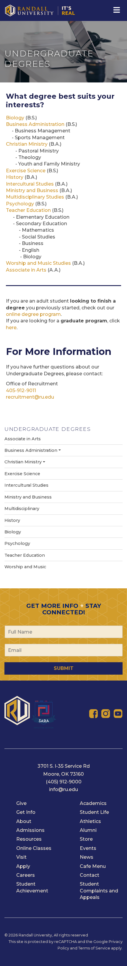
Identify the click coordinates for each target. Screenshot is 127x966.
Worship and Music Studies (38, 263)
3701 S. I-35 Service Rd (64, 766)
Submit (64, 668)
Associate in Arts (27, 270)
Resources (29, 839)
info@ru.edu (63, 789)
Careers (25, 875)
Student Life (94, 812)
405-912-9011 (21, 390)
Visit (21, 857)
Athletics (90, 821)
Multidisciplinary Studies (35, 197)
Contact (89, 875)
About (23, 821)
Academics (93, 803)
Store (86, 839)
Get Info (25, 812)
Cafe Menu (93, 866)
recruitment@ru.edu (30, 397)
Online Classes (33, 848)
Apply (23, 866)
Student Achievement (32, 887)
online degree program (33, 314)
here (11, 327)
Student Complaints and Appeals (99, 890)
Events (88, 848)
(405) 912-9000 (64, 782)
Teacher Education (28, 210)
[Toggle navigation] (116, 10)
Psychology (20, 204)
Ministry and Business (32, 190)
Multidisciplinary (21, 508)
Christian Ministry (27, 144)
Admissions (30, 830)
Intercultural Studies (30, 184)
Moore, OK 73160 (63, 774)
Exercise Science (25, 170)
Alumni (88, 830)
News (86, 857)
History (14, 177)
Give (21, 803)
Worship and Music (25, 566)
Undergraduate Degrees (47, 429)
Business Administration (35, 124)
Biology (15, 118)
